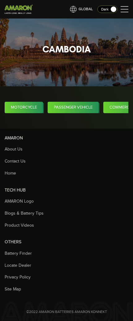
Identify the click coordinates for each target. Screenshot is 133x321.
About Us (14, 149)
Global (86, 9)
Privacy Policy (18, 277)
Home (10, 173)
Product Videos (19, 225)
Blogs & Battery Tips (24, 213)
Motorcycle (24, 107)
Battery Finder (18, 253)
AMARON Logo (19, 201)
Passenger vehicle (73, 107)
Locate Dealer (18, 265)
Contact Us (15, 161)
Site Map (13, 289)
